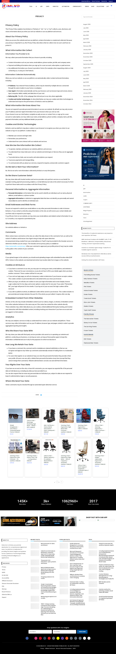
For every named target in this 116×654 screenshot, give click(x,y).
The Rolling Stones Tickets (92, 275)
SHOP (92, 6)
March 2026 (86, 42)
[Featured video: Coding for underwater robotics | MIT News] (64, 584)
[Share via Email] (44, 395)
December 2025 (88, 53)
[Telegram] (88, 638)
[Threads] (84, 638)
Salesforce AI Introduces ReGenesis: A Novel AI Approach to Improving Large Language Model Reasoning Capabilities (48, 554)
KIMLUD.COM (63, 646)
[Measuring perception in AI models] (35, 599)
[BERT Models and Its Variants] (93, 584)
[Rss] (66, 638)
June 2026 (86, 31)
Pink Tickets (87, 286)
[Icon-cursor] (80, 638)
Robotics (85, 214)
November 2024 (87, 100)
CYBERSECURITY (77, 6)
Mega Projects (87, 210)
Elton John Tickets (89, 302)
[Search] (113, 6)
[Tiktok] (71, 638)
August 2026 (86, 24)
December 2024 (88, 96)
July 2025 (86, 71)
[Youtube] (49, 638)
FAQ (3, 586)
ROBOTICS (55, 6)
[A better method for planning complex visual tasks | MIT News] (93, 591)
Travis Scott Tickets (90, 298)
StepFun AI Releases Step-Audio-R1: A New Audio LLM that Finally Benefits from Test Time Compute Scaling (106, 568)
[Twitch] (62, 638)
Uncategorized (87, 221)
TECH (30, 6)
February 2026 (87, 46)
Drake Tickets (88, 294)
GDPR (3, 572)
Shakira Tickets (88, 306)
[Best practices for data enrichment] (35, 546)
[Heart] (53, 638)
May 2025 (86, 78)
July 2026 (85, 28)
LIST (107, 6)
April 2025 (86, 82)
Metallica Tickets (89, 283)
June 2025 (86, 75)
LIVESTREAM (86, 207)
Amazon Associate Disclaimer (10, 583)
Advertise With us (85, 1)
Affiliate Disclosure (7, 580)
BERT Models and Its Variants (104, 582)
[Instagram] (35, 638)
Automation (86, 192)
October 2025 (87, 60)
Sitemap (4, 589)
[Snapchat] (58, 638)
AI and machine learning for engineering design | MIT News (106, 598)
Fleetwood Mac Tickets (91, 343)
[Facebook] (27, 638)
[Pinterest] (40, 638)
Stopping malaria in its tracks (47, 577)
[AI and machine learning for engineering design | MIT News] (93, 599)
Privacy (4, 567)
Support (111, 1)
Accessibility (5, 578)
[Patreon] (75, 638)
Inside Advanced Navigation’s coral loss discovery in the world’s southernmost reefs (76, 546)
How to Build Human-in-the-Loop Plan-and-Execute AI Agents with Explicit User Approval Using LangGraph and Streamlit (77, 567)
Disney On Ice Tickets (90, 323)
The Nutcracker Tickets (91, 319)
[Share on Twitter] (41, 395)
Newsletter (104, 1)
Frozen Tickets (88, 330)
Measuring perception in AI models (48, 597)
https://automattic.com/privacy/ (16, 246)
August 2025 (87, 68)
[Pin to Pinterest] (42, 395)
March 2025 (86, 86)
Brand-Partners (96, 1)
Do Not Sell (5, 575)
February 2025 (87, 89)
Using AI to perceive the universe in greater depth (106, 544)
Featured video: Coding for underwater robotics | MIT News (77, 583)
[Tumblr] (44, 638)
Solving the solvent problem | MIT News (93, 260)
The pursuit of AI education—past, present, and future (48, 561)
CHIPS (47, 6)
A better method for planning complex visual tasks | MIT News (106, 590)
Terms (3, 569)
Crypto (85, 199)
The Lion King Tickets (90, 326)
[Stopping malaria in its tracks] (35, 579)
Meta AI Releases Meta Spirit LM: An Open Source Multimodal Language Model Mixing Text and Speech (48, 571)
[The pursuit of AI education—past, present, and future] (35, 562)
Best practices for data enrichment (48, 544)
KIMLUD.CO (43, 646)
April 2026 (86, 39)
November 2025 (87, 57)
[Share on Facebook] (39, 395)
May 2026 (86, 35)
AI (36, 6)
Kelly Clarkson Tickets (90, 279)
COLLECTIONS (100, 6)
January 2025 (87, 93)
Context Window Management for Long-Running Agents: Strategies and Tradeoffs (106, 576)
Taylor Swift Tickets (90, 310)
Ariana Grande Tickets (91, 290)
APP (41, 6)
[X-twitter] (31, 638)
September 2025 (88, 64)
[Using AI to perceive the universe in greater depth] (93, 546)
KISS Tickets (87, 339)
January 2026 (87, 49)
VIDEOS (87, 6)
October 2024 (87, 104)
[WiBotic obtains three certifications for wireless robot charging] (64, 577)
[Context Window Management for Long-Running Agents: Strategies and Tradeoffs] (93, 576)
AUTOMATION (65, 6)
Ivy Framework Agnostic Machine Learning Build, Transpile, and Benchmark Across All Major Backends (77, 602)
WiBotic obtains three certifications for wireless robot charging (77, 576)
